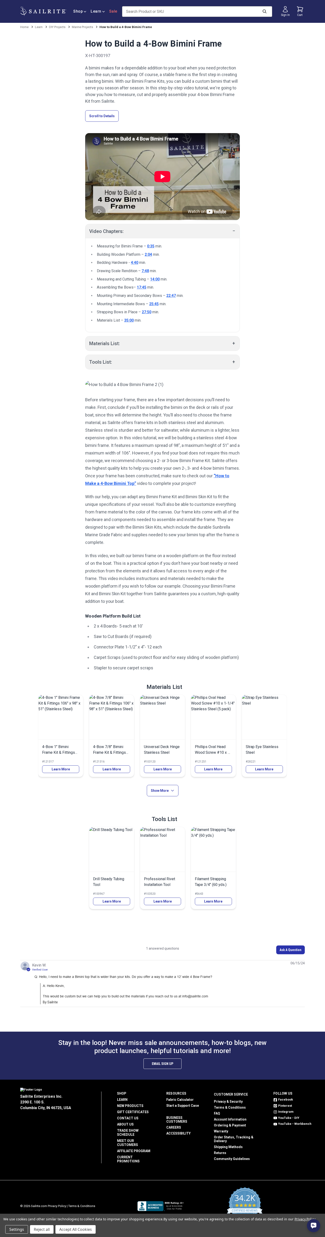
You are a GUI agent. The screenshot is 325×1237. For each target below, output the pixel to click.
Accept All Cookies (75, 1229)
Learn (96, 11)
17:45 (141, 287)
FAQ (217, 1113)
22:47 (171, 295)
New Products (130, 1106)
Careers (173, 1127)
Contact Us (127, 1118)
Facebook (285, 1099)
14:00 (155, 279)
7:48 (145, 271)
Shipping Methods (228, 1147)
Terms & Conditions (230, 1107)
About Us (125, 1124)
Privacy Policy (57, 1206)
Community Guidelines (232, 1159)
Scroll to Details (102, 116)
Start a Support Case (182, 1105)
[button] (290, 949)
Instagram (286, 1111)
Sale (113, 11)
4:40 (134, 262)
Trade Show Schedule (127, 1132)
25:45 (154, 304)
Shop (78, 11)
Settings (16, 1229)
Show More (160, 790)
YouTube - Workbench (294, 1124)
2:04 (148, 254)
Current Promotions (128, 1159)
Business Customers (176, 1119)
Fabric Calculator (180, 1100)
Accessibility (178, 1133)
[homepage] (43, 11)
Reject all (42, 1229)
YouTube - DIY (288, 1118)
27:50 (146, 312)
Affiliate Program (133, 1151)
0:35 (150, 246)
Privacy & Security (228, 1101)
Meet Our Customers (127, 1143)
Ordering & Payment (230, 1125)
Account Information (230, 1119)
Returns (220, 1153)
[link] (60, 736)
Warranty (221, 1131)
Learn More (61, 769)
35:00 (129, 320)
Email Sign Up (162, 1064)
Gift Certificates (133, 1112)
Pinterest (285, 1105)
